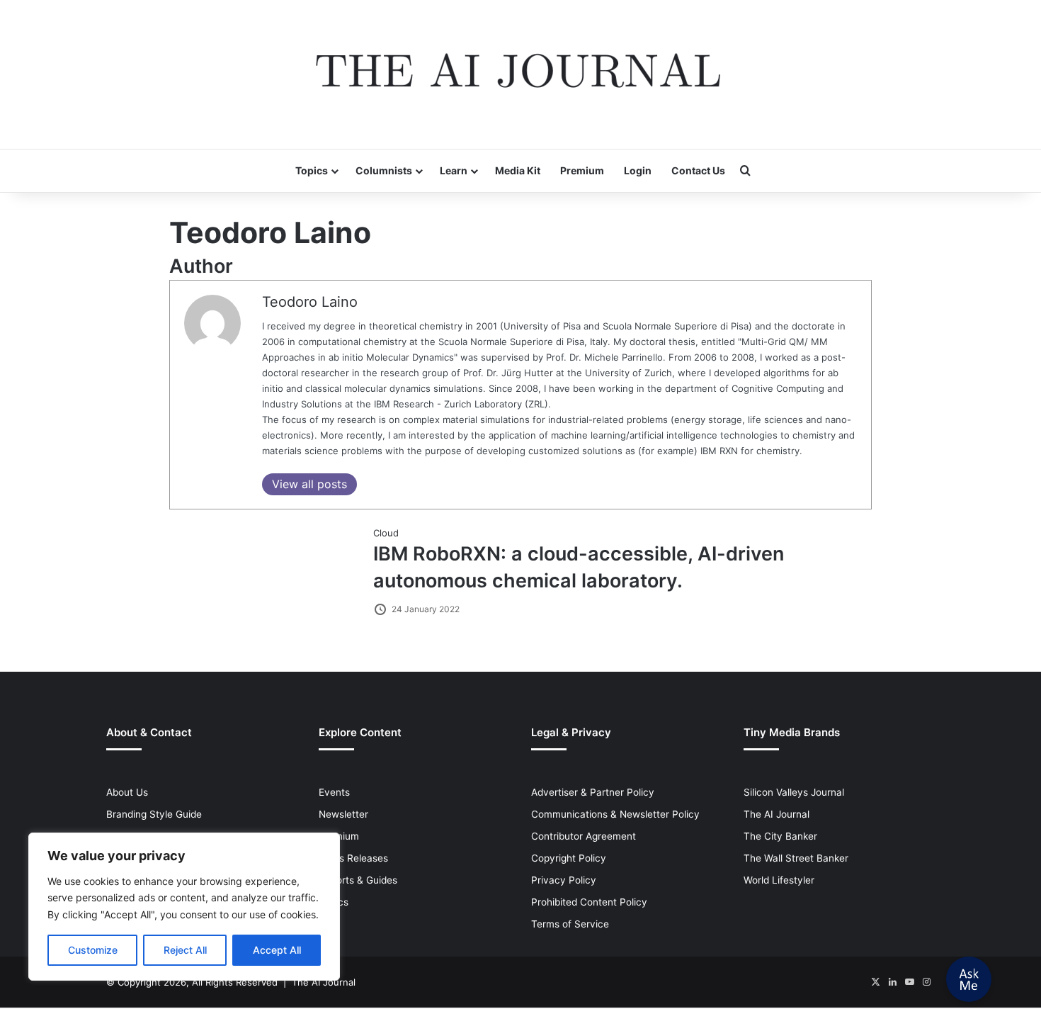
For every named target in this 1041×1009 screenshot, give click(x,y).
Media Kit (517, 170)
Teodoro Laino (310, 301)
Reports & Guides (358, 880)
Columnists (383, 170)
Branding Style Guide (154, 814)
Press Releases (353, 858)
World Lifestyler (779, 880)
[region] (184, 907)
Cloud (386, 533)
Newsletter (343, 814)
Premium (582, 170)
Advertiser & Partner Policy (592, 792)
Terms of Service (570, 924)
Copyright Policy (568, 858)
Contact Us (698, 170)
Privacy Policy (563, 880)
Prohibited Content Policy (589, 902)
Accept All (277, 950)
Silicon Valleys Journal (794, 792)
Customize (93, 950)
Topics (311, 170)
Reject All (185, 950)
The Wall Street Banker (796, 858)
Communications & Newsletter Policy (615, 814)
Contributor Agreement (583, 836)
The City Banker (780, 836)
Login (638, 170)
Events (334, 792)
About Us (127, 792)
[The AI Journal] (520, 74)
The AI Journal (776, 814)
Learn (453, 170)
